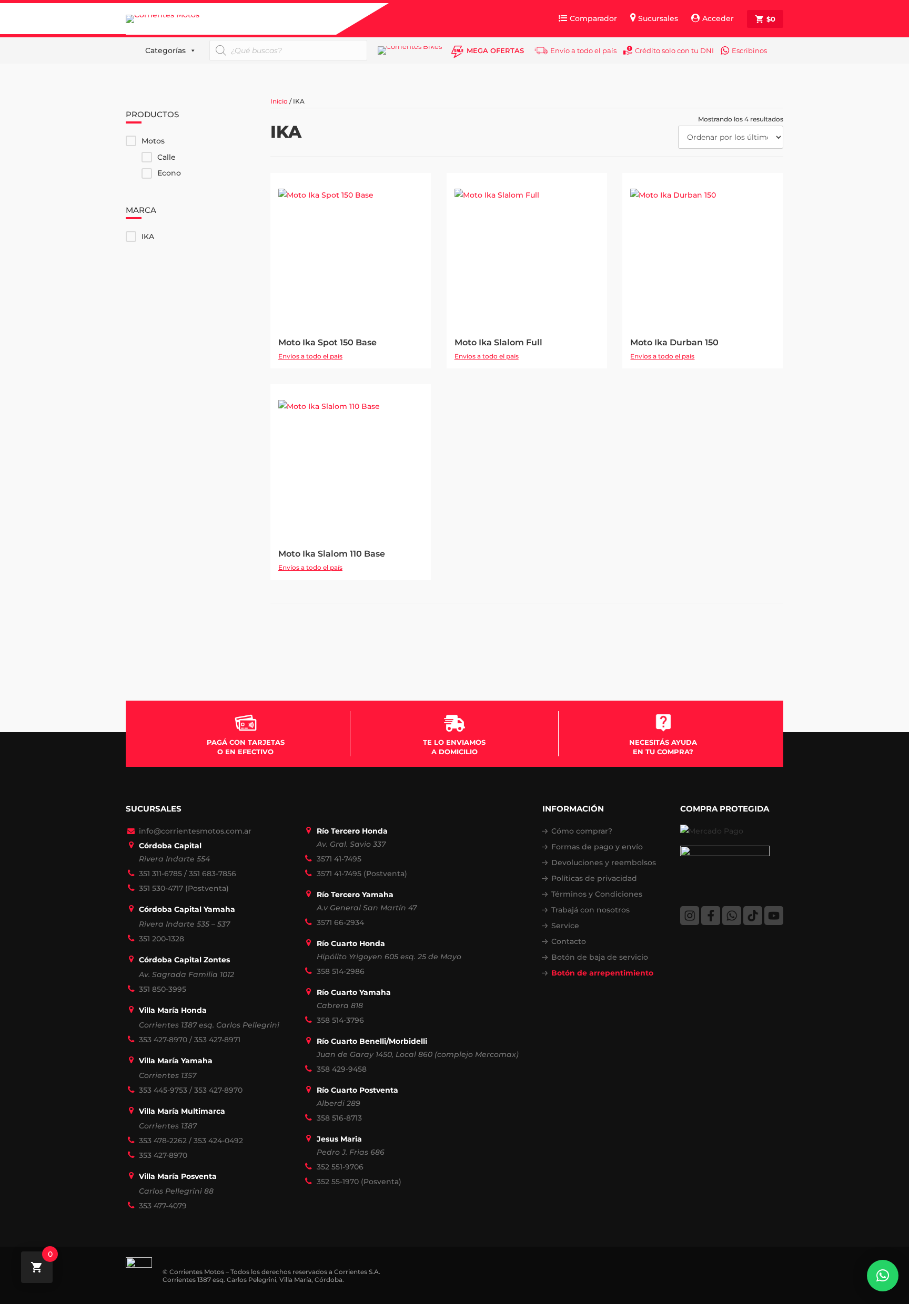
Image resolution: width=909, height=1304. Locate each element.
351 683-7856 (212, 873)
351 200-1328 (161, 938)
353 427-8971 (217, 1039)
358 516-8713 (339, 1118)
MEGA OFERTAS (495, 50)
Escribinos (749, 50)
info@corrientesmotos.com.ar (195, 831)
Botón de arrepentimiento (602, 973)
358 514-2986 (341, 971)
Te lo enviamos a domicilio (454, 747)
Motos (153, 141)
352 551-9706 (340, 1167)
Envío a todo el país (583, 50)
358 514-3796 (340, 1020)
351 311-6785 (160, 873)
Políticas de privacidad (594, 878)
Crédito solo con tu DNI (674, 50)
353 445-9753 (163, 1090)
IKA (148, 236)
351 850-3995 (162, 989)
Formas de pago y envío (597, 846)
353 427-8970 (163, 1039)
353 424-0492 (218, 1140)
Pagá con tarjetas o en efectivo (246, 747)
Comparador (593, 18)
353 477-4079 (163, 1205)
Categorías (165, 50)
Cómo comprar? (581, 831)
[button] (882, 1275)
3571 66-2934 (340, 922)
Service (565, 925)
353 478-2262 (163, 1140)
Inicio (279, 101)
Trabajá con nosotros (590, 910)
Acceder (718, 18)
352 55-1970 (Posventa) (359, 1181)
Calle (166, 157)
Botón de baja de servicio (599, 957)
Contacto (568, 941)
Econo (169, 173)
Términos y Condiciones (596, 894)
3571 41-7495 (339, 859)
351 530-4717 (161, 888)
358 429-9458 (342, 1069)
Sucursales (658, 18)
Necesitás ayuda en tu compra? (663, 747)
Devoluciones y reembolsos (603, 862)
